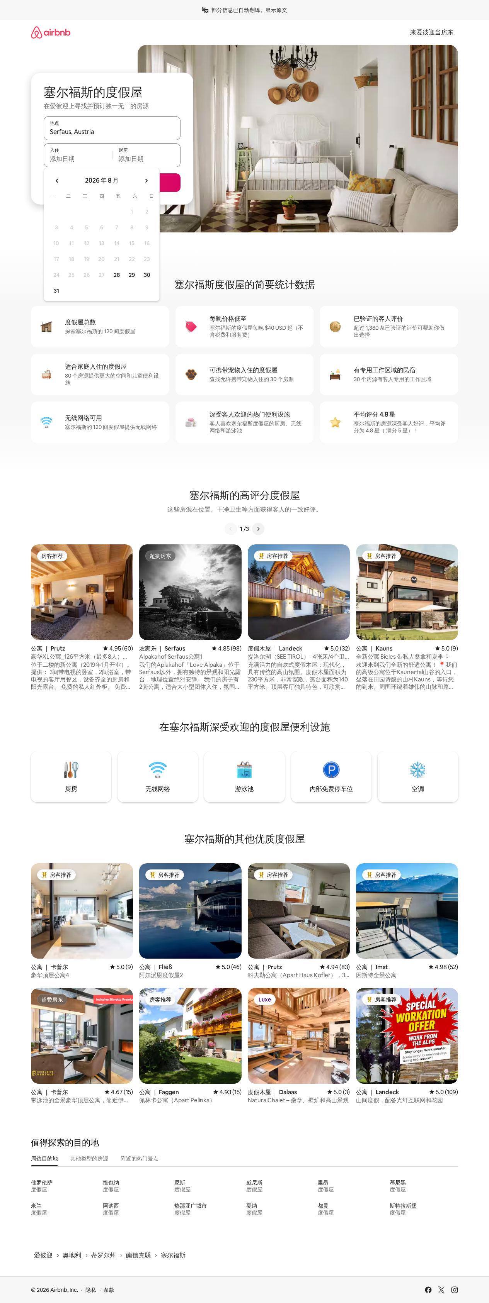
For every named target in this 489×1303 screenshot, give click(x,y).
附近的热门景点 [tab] (139, 1158)
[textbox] (78, 158)
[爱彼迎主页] (50, 32)
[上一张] (231, 529)
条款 (109, 1289)
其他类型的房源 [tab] (89, 1158)
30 (147, 274)
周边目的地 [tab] (44, 1158)
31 (56, 290)
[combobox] (112, 131)
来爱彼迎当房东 (431, 32)
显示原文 (276, 10)
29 (132, 274)
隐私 (90, 1289)
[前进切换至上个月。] (57, 180)
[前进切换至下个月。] (146, 180)
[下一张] (258, 529)
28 (117, 274)
